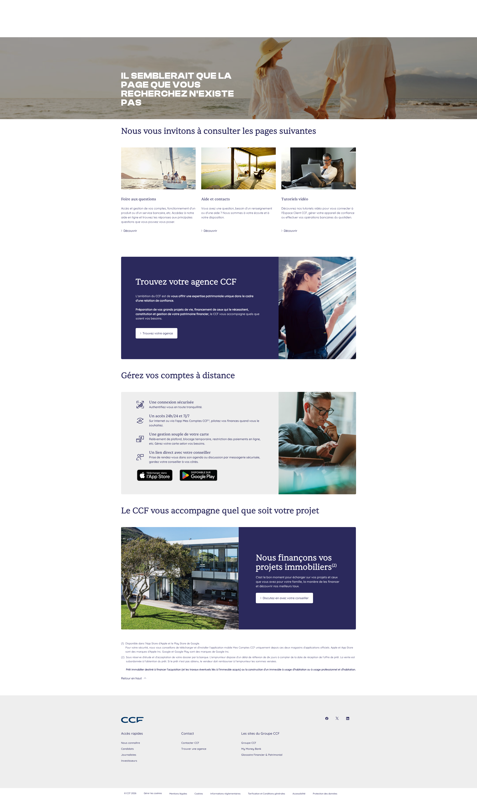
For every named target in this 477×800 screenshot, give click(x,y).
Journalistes (128, 754)
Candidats (127, 748)
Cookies (199, 793)
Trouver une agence (193, 748)
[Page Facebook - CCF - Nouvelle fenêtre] (327, 718)
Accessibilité (299, 793)
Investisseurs (129, 760)
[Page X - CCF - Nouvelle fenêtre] (337, 718)
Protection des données (325, 793)
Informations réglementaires (225, 793)
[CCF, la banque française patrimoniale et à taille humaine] (132, 720)
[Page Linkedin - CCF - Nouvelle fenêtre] (347, 718)
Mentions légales (178, 793)
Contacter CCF (190, 743)
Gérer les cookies (153, 793)
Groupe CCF (248, 743)
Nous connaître (130, 743)
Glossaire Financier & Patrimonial (261, 754)
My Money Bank (251, 748)
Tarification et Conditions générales (266, 793)
